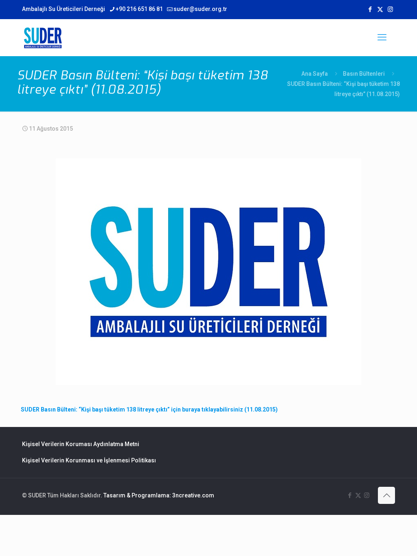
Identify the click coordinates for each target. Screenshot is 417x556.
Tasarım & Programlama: (137, 495)
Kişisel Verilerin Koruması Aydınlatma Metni (80, 444)
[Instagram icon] (390, 9)
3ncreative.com (193, 495)
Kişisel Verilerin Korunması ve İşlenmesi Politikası (89, 460)
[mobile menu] (382, 37)
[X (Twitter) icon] (380, 9)
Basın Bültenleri (364, 73)
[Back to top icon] (386, 495)
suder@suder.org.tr (200, 9)
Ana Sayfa (314, 73)
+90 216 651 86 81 (139, 9)
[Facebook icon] (370, 9)
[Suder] (43, 37)
